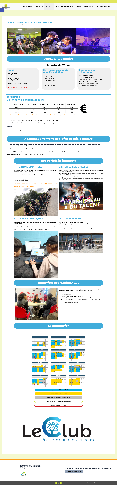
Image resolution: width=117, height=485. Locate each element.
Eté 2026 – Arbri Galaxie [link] (103, 6)
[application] (32, 6)
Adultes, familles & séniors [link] (63, 6)
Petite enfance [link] (27, 6)
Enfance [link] (38, 6)
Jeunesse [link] (48, 6)
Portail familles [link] (88, 6)
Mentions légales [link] (103, 482)
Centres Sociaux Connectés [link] (93, 482)
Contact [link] (78, 6)
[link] (2, 10)
